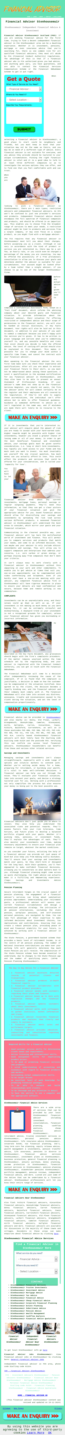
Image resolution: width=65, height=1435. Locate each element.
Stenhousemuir (53, 717)
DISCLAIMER (57, 16)
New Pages (19, 1408)
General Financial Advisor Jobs (27, 1360)
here (56, 1234)
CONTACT (48, 16)
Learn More (35, 1432)
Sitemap (6, 1408)
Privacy (58, 1408)
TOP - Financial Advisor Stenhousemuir (24, 1371)
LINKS (35, 16)
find (12, 1203)
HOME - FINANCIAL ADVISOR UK (32, 1395)
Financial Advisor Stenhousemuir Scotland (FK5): (30, 35)
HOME (28, 16)
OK (50, 1432)
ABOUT (41, 16)
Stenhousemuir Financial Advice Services (28, 1238)
